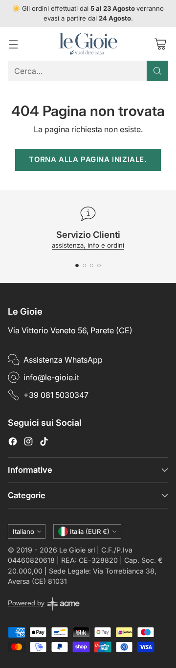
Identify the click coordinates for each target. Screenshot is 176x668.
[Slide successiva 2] (84, 265)
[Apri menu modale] (13, 44)
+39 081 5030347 (55, 395)
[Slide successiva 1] (77, 265)
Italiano (23, 531)
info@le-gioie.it (51, 377)
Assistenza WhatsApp (63, 360)
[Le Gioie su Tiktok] (44, 443)
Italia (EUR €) (90, 531)
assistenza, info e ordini (88, 245)
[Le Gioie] (88, 44)
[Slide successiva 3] (91, 265)
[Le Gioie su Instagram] (28, 443)
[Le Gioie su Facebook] (13, 443)
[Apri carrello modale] (160, 44)
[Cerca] (157, 71)
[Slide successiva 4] (99, 265)
